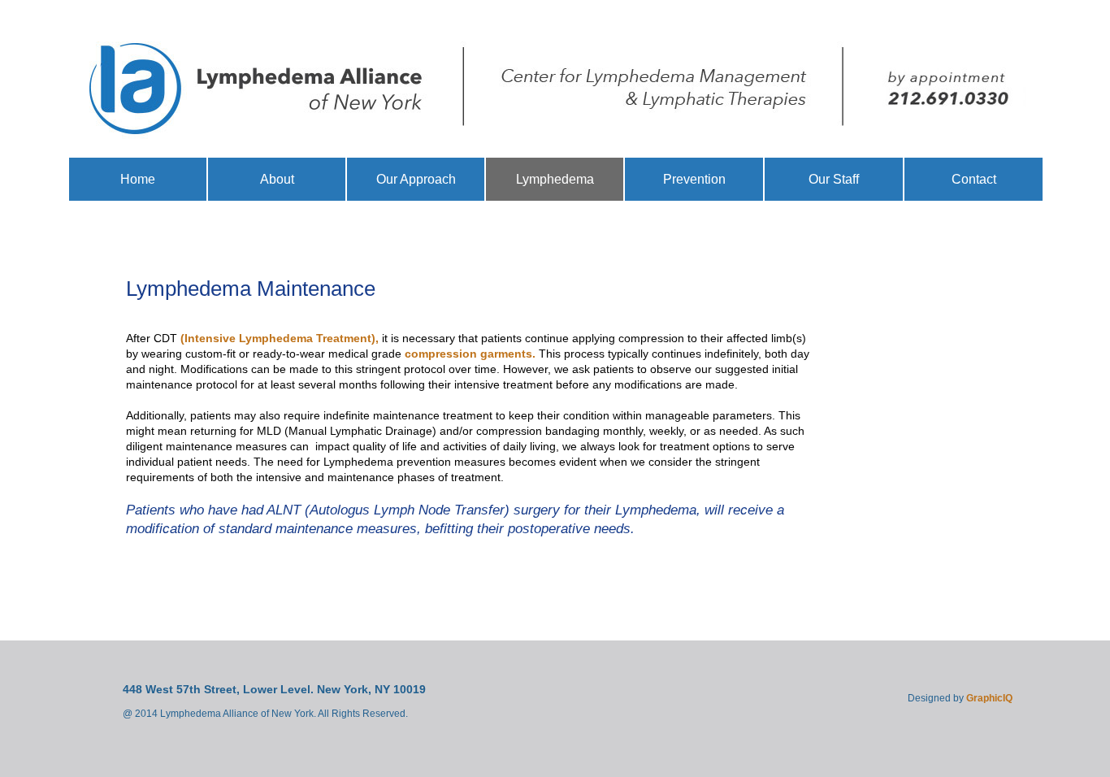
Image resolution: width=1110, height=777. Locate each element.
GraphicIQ (989, 698)
